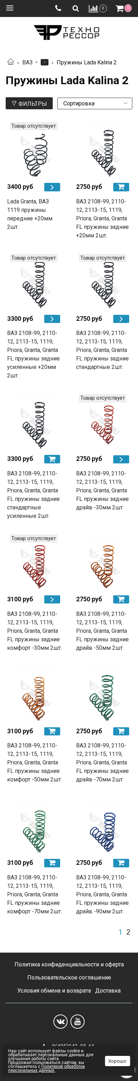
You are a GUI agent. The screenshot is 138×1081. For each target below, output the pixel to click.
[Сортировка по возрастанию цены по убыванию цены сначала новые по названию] (94, 103)
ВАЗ (27, 62)
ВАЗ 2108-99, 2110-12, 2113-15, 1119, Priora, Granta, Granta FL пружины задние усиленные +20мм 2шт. (33, 354)
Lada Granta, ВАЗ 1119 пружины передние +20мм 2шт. (29, 214)
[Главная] (10, 62)
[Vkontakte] (60, 1021)
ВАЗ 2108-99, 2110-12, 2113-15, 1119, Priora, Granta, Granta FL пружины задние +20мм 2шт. (102, 218)
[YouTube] (77, 1021)
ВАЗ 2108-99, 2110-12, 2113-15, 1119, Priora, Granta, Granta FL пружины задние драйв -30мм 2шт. (102, 490)
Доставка (108, 990)
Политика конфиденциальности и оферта (69, 964)
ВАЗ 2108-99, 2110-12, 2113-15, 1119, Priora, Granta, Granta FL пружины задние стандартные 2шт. (102, 350)
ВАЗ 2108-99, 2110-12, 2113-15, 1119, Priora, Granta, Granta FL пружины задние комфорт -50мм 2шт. (34, 762)
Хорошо (117, 1061)
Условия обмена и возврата (54, 990)
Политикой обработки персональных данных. (46, 1068)
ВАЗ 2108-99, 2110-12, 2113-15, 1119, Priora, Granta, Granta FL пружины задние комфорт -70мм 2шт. (34, 894)
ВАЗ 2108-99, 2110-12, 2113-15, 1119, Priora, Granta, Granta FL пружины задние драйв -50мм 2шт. (102, 631)
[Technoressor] (69, 31)
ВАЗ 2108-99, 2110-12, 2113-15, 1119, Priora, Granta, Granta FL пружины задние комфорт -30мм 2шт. (34, 631)
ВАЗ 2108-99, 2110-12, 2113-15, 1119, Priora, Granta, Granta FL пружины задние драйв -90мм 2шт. (102, 894)
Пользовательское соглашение (69, 977)
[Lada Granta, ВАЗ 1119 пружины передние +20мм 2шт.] (34, 149)
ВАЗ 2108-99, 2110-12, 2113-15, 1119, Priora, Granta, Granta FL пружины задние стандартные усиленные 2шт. (33, 494)
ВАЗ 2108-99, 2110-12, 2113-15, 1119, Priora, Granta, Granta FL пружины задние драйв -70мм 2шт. (102, 762)
